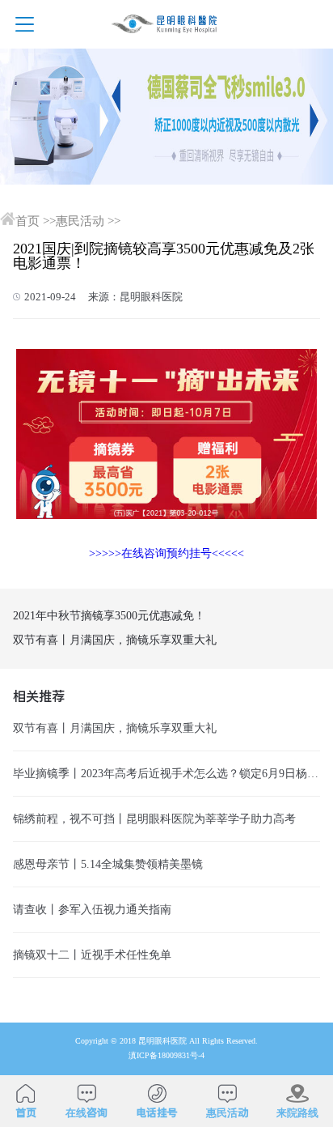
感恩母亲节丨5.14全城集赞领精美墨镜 (108, 863)
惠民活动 (80, 221)
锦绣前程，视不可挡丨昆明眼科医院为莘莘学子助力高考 (154, 818)
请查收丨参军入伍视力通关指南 (92, 909)
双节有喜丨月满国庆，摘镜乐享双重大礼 (115, 639)
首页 (27, 221)
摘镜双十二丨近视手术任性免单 (92, 954)
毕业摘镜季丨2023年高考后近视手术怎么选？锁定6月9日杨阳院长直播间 (166, 773)
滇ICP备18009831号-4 (166, 1055)
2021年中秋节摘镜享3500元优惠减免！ (109, 615)
